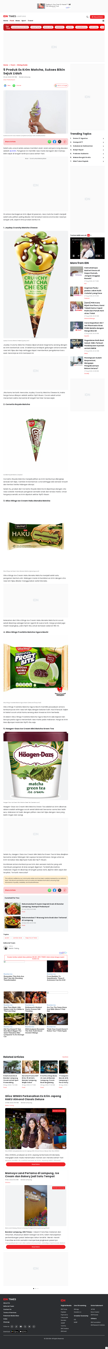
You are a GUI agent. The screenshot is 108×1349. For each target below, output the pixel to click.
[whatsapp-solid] (49, 141)
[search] (87, 17)
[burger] (103, 21)
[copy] (64, 141)
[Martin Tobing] (5, 947)
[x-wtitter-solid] (59, 141)
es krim (13, 151)
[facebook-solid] (54, 141)
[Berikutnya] (68, 1045)
